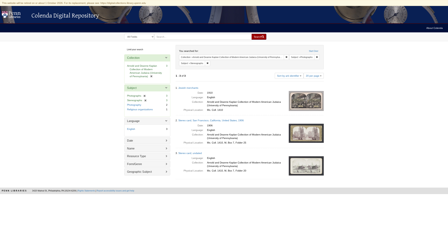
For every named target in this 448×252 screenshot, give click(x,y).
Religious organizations (140, 109)
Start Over (313, 51)
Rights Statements (86, 191)
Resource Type (136, 156)
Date (130, 140)
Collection (133, 57)
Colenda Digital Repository (15, 15)
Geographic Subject (139, 171)
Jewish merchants (188, 87)
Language (133, 121)
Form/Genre (134, 164)
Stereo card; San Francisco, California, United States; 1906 (211, 120)
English (131, 129)
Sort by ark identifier (288, 75)
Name (131, 148)
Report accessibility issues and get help (115, 191)
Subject (131, 87)
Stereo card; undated (190, 153)
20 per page (313, 75)
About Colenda (434, 28)
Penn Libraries (14, 191)
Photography (134, 104)
